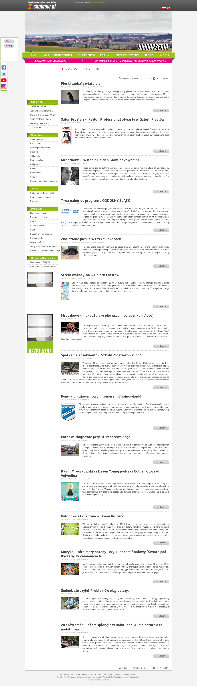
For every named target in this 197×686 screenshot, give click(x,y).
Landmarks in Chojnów (40, 262)
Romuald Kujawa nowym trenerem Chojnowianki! (101, 396)
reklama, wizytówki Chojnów (98, 680)
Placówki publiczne (38, 217)
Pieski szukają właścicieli (82, 83)
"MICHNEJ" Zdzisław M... (41, 119)
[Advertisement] (42, 83)
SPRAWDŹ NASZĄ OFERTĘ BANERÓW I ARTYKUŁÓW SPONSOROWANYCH (131, 61)
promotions (62, 55)
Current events (36, 139)
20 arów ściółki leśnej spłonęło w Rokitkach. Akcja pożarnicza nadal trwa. (111, 627)
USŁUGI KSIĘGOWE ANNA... (43, 115)
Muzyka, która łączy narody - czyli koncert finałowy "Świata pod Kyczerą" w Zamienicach (113, 553)
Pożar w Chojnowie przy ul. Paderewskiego (95, 437)
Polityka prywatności (129, 674)
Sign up (9, 46)
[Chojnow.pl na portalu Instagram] (4, 88)
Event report (35, 173)
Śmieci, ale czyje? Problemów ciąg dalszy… (96, 590)
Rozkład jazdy (36, 238)
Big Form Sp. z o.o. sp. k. (120, 677)
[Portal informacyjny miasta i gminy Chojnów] (41, 10)
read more (161, 110)
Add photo (34, 164)
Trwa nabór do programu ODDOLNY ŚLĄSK (95, 200)
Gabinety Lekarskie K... (40, 123)
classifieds (86, 55)
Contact (33, 177)
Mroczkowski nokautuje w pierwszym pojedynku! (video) (107, 315)
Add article (35, 156)
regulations (135, 677)
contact (110, 674)
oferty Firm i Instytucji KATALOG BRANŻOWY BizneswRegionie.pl (45, 248)
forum (105, 55)
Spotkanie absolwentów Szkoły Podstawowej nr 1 (101, 355)
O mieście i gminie (38, 213)
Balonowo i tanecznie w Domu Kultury (92, 516)
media (164, 55)
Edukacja (34, 221)
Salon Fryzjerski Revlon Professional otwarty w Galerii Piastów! (113, 119)
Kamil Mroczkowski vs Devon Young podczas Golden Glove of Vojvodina (110, 473)
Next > (165, 78)
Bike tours (34, 201)
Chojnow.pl (72, 677)
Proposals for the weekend (42, 193)
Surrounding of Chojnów (40, 197)
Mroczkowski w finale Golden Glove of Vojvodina (100, 160)
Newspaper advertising (40, 148)
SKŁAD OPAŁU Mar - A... (41, 127)
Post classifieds (37, 160)
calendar (93, 674)
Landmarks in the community (43, 266)
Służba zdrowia (37, 225)
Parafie (33, 230)
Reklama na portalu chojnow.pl (43, 181)
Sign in (9, 41)
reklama (118, 674)
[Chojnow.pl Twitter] (4, 76)
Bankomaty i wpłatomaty (41, 234)
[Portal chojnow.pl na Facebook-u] (4, 69)
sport (148, 55)
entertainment (127, 55)
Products (34, 152)
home (32, 55)
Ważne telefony (37, 242)
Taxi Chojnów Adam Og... (41, 111)
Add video (34, 168)
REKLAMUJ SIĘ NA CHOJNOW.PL (50, 61)
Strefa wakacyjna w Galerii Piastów (90, 275)
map (46, 55)
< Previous (134, 78)
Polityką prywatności (98, 2)
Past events (35, 143)
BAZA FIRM (37, 102)
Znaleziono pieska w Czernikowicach (91, 239)
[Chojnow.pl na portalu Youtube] (4, 82)
